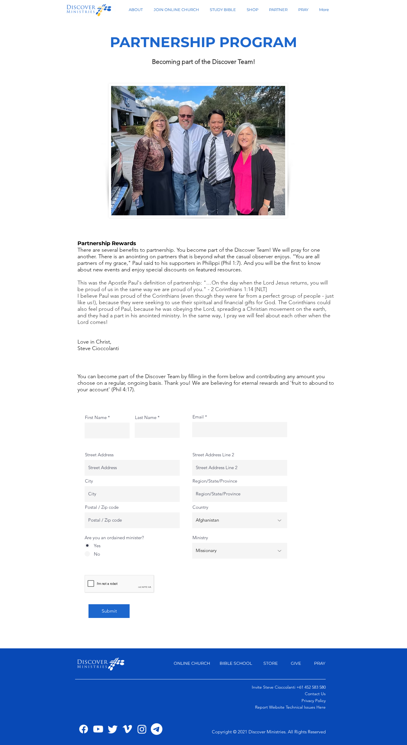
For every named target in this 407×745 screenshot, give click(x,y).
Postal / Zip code (102, 507)
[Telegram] (156, 729)
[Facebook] (83, 729)
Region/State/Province (214, 481)
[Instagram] (142, 729)
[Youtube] (98, 729)
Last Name (145, 417)
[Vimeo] (127, 729)
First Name (96, 417)
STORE (270, 663)
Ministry (200, 537)
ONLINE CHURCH (192, 663)
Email (198, 417)
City (89, 481)
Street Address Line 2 (213, 454)
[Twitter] (113, 729)
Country (200, 507)
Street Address (99, 454)
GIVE (296, 663)
